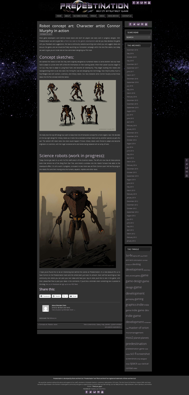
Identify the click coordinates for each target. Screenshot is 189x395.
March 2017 (131, 75)
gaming (139, 299)
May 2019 (130, 53)
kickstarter (147, 322)
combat (145, 260)
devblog (136, 264)
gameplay (130, 299)
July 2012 (130, 219)
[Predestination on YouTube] (186, 175)
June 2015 (130, 118)
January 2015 (131, 129)
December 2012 (132, 201)
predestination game (135, 348)
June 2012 (130, 223)
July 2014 (130, 147)
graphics (131, 305)
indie (140, 304)
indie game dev (140, 310)
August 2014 (131, 144)
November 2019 (132, 50)
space (133, 363)
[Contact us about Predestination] (186, 171)
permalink (53, 318)
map (127, 328)
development (134, 269)
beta (141, 256)
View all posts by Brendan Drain (63, 310)
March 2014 (131, 162)
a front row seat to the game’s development (79, 41)
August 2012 (131, 216)
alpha (135, 256)
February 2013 (132, 194)
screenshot (143, 354)
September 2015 (132, 107)
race (146, 349)
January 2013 (131, 198)
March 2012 (131, 234)
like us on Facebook (52, 284)
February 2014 (132, 165)
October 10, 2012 (46, 34)
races (128, 354)
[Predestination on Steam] (186, 168)
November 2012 (132, 205)
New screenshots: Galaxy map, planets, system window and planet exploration (102, 325)
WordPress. (102, 389)
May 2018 (130, 61)
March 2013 (131, 190)
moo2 (129, 338)
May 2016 (130, 89)
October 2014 (131, 140)
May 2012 (130, 226)
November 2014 (132, 136)
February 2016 (132, 97)
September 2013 (132, 176)
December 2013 (132, 169)
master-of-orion (139, 328)
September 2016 (132, 82)
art (138, 255)
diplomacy (147, 270)
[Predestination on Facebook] (186, 160)
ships (128, 364)
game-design (134, 281)
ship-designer (142, 359)
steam (140, 364)
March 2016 (131, 93)
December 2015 (132, 100)
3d (127, 255)
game (144, 275)
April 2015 (130, 122)
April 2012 (130, 230)
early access (130, 275)
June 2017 (130, 71)
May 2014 (130, 154)
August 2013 (131, 180)
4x (131, 255)
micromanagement (134, 332)
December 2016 (132, 79)
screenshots (131, 358)
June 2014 (130, 151)
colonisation (137, 260)
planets (145, 337)
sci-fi (133, 354)
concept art (129, 264)
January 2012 (131, 241)
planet (137, 337)
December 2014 (132, 133)
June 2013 (130, 183)
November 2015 (132, 104)
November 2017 (132, 64)
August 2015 (131, 111)
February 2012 (132, 237)
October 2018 (131, 57)
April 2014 (130, 158)
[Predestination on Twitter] (186, 164)
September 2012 (132, 212)
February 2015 (132, 125)
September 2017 (132, 68)
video (135, 368)
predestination (136, 343)
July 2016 (130, 86)
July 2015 (130, 115)
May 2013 (130, 187)
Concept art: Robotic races (47, 324)
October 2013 (131, 172)
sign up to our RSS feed (70, 284)
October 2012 (131, 208)
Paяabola (94, 389)
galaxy (138, 275)
